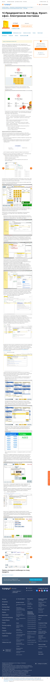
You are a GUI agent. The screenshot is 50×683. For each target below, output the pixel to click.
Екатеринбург (6, 607)
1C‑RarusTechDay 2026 (31, 616)
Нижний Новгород (7, 617)
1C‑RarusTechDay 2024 (31, 620)
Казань (4, 612)
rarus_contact (30, 590)
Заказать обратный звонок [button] (36, 579)
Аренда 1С (18, 637)
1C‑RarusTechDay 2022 (31, 624)
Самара (4, 630)
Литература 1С (19, 612)
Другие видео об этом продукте (7, 574)
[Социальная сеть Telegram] (44, 590)
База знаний (40, 612)
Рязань (4, 628)
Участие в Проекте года (31, 642)
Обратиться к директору (43, 641)
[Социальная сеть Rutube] (42, 590)
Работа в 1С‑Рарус (42, 644)
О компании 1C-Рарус (42, 623)
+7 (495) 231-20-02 (42, 1)
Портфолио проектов (31, 640)
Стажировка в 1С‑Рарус (42, 646)
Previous (3, 168)
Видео (39, 619)
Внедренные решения (31, 633)
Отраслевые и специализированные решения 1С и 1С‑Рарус (20, 608)
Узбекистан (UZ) (6, 642)
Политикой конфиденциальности (20, 672)
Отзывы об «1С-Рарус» (31, 631)
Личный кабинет (21, 598)
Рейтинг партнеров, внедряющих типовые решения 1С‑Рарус (42, 632)
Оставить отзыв (30, 644)
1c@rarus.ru (41, 52)
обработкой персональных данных (10, 674)
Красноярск (5, 615)
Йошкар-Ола (5, 609)
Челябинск (5, 636)
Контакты (25, 1)
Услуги (17, 623)
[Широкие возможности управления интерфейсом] (17, 169)
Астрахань (5, 602)
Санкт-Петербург (7, 633)
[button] (15, 28)
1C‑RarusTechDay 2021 (31, 626)
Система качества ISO (42, 627)
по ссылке (5, 681)
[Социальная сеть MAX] (47, 590)
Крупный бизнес (19, 632)
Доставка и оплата (18, 1)
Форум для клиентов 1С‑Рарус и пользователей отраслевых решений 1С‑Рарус (42, 604)
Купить (15, 25)
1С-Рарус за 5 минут (42, 625)
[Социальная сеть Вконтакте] (37, 590)
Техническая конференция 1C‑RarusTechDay (30, 613)
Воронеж (4, 604)
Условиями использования (16, 678)
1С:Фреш (18, 646)
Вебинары (29, 606)
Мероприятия (30, 598)
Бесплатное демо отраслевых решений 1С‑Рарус (20, 615)
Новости (40, 617)
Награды (40, 629)
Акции (28, 600)
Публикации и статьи (42, 615)
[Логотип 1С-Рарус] (7, 4)
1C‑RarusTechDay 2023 (31, 622)
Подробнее (11, 681)
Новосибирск (6, 620)
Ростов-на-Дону (6, 625)
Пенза (4, 622)
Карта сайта (40, 654)
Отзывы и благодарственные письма (30, 637)
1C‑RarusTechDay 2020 (31, 628)
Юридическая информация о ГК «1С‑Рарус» (11, 663)
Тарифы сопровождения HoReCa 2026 (9, 41)
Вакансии (40, 648)
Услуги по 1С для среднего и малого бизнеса (19, 626)
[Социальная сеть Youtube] (39, 590)
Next (31, 168)
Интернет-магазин (10, 1)
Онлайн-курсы (30, 608)
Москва (4, 599)
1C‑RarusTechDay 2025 (31, 618)
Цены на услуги (19, 654)
